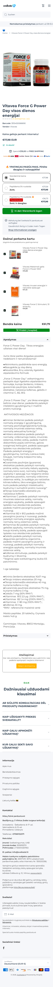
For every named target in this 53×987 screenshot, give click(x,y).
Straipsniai (7, 795)
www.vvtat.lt (36, 873)
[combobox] (26, 15)
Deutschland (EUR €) (15, 964)
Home (5, 33)
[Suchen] (4, 15)
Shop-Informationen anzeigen (22, 230)
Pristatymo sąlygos (11, 778)
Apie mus (6, 766)
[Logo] (9, 6)
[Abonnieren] (47, 914)
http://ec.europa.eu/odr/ (24, 887)
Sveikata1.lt (21, 975)
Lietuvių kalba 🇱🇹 (10, 800)
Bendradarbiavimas (11, 772)
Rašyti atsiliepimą (26, 666)
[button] (43, 5)
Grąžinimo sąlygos (10, 789)
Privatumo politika (10, 783)
